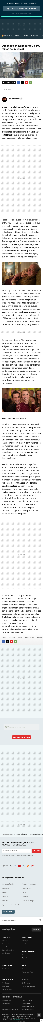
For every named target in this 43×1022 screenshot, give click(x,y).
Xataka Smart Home (8, 950)
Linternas (25, 905)
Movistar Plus (26, 888)
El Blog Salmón (26, 983)
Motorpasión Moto (27, 972)
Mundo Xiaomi (6, 953)
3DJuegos (25, 941)
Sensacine (25, 955)
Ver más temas (8, 912)
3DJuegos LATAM (27, 1000)
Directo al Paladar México (10, 1009)
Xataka (4, 941)
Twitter (22, 82)
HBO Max (5, 901)
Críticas (20, 637)
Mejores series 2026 (21, 834)
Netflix (4, 892)
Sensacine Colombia (28, 1006)
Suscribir (36, 851)
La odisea (25, 897)
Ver (22, 737)
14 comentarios (10, 82)
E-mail (30, 82)
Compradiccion (7, 989)
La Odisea (25, 35)
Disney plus (6, 888)
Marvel (17, 35)
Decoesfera (5, 986)
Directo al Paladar (7, 969)
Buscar (40, 921)
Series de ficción (8, 884)
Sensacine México (27, 1003)
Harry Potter (8, 35)
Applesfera (5, 947)
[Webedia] (8, 931)
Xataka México (6, 1000)
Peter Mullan (30, 637)
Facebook (18, 82)
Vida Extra (25, 944)
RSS (28, 865)
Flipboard (26, 82)
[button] (15, 98)
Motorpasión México (28, 1009)
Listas (24, 892)
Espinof (24, 958)
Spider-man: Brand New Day (11, 905)
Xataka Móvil (6, 944)
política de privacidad (27, 855)
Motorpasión (26, 969)
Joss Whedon (35, 35)
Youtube (19, 865)
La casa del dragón (28, 901)
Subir (35, 929)
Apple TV (5, 897)
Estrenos (12, 637)
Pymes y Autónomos (28, 986)
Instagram (23, 865)
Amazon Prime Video (29, 884)
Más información (18, 1020)
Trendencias (5, 983)
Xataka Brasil (6, 1003)
